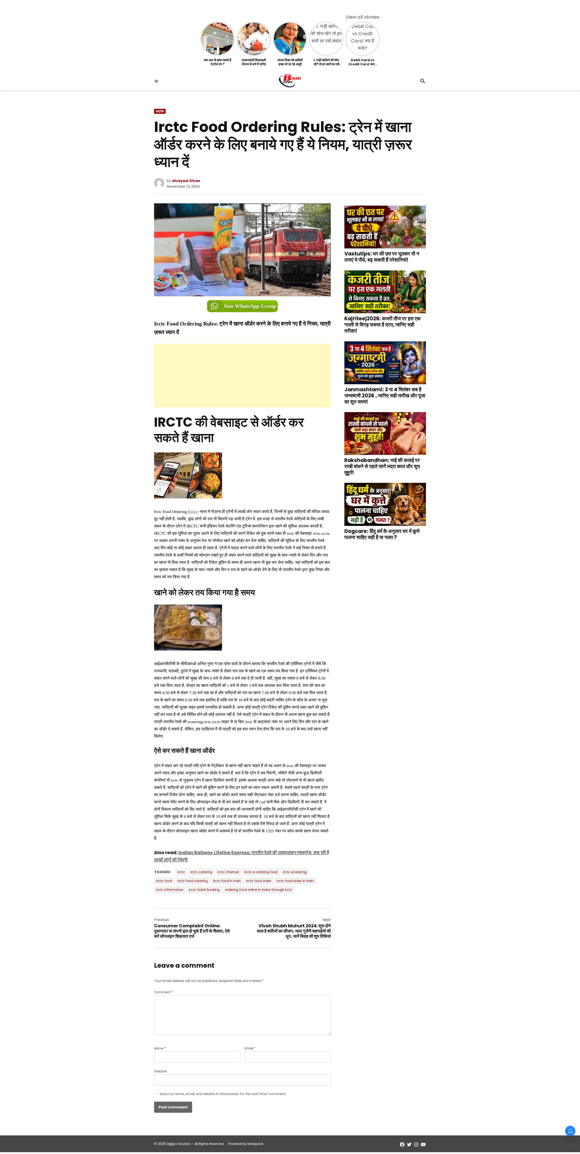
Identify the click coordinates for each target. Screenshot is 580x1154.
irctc (181, 872)
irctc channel (228, 872)
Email (250, 1048)
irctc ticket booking (204, 889)
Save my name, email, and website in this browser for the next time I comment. (223, 1094)
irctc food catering (193, 881)
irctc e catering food (260, 872)
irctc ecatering (295, 872)
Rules (192, 511)
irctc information (169, 889)
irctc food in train (227, 881)
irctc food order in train (295, 881)
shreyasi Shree (186, 180)
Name (160, 1048)
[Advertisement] (242, 375)
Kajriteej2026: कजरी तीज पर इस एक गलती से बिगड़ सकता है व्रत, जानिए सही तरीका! (382, 324)
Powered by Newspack (245, 1144)
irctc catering (201, 872)
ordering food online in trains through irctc (258, 889)
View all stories (362, 17)
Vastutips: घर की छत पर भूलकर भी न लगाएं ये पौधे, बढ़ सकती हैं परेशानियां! (381, 256)
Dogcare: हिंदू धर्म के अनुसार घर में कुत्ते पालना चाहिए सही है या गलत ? (382, 534)
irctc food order (258, 881)
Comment (163, 992)
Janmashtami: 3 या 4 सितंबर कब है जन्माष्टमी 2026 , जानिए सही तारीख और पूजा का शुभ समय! (384, 395)
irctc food (164, 881)
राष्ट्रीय (160, 111)
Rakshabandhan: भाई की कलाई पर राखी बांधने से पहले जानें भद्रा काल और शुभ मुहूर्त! (382, 466)
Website (160, 1071)
